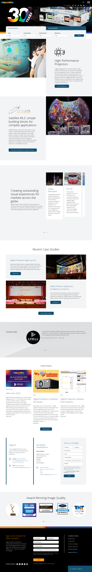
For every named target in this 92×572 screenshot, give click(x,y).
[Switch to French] (78, 5)
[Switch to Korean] (83, 5)
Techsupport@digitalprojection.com (21, 467)
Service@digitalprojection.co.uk (20, 461)
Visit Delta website (72, 549)
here (19, 452)
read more (8, 416)
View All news (46, 429)
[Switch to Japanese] (81, 5)
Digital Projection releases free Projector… (72, 400)
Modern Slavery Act (73, 546)
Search (79, 35)
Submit (69, 475)
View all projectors (61, 86)
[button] (44, 232)
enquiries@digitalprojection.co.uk (48, 474)
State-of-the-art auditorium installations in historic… (61, 287)
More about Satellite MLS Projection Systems (22, 150)
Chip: (9, 33)
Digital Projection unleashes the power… (45, 400)
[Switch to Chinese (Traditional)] (86, 5)
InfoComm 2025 (13, 393)
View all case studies (46, 313)
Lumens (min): (27, 33)
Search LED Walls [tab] (52, 28)
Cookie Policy (71, 541)
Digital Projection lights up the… (23, 260)
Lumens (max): (42, 33)
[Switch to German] (75, 5)
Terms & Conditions (73, 544)
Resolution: (57, 33)
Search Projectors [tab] (13, 28)
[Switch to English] (72, 5)
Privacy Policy (71, 472)
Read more (15, 273)
